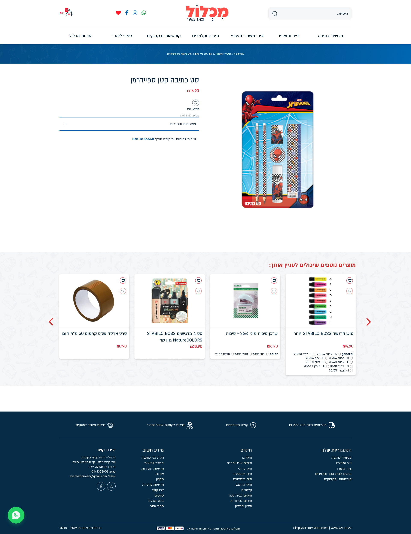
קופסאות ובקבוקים (337, 479)
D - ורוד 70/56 (315, 358)
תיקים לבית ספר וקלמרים (333, 473)
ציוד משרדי (343, 468)
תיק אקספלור (242, 473)
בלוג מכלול (156, 500)
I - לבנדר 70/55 (339, 370)
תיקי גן (247, 457)
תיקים (246, 450)
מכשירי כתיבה (224, 53)
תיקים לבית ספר (240, 495)
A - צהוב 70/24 (327, 354)
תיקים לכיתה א (241, 500)
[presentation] (368, 321)
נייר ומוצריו (343, 463)
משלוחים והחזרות (183, 124)
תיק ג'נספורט (242, 479)
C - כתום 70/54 (339, 358)
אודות (159, 473)
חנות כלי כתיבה (152, 457)
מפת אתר (157, 506)
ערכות (212, 53)
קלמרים (246, 490)
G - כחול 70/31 (339, 366)
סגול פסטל (241, 354)
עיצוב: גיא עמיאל (341, 528)
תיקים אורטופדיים (239, 463)
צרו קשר (158, 490)
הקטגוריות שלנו (336, 450)
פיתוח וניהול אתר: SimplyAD (310, 528)
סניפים (159, 495)
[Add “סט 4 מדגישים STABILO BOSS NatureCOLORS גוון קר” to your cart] (198, 280)
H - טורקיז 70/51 (314, 366)
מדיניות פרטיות (153, 484)
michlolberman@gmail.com (89, 476)
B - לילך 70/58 (303, 354)
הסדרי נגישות (154, 463)
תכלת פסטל (222, 354)
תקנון (160, 479)
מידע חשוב (153, 450)
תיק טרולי (245, 468)
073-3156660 (143, 139)
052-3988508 (98, 467)
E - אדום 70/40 (339, 362)
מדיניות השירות (152, 468)
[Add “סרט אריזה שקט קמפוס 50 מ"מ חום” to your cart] (123, 280)
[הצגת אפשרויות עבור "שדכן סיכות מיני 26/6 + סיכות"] (274, 280)
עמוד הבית (239, 53)
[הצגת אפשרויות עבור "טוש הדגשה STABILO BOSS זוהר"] (349, 280)
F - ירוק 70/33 (315, 362)
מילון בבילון (243, 506)
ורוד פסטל (258, 354)
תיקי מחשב (244, 484)
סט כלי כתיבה (200, 53)
